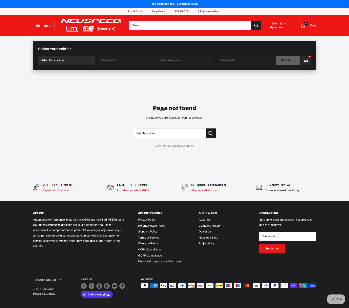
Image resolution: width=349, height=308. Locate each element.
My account (277, 27)
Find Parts (288, 60)
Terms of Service (148, 237)
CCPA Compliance (150, 249)
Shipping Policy (147, 231)
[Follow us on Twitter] (91, 286)
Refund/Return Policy (151, 225)
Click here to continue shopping (174, 145)
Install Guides (136, 11)
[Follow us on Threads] (99, 286)
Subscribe (272, 248)
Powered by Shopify (44, 293)
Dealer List (205, 231)
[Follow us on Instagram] (107, 286)
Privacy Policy (147, 219)
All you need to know (204, 190)
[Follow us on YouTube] (114, 286)
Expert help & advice (56, 190)
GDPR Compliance (150, 255)
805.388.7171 (181, 11)
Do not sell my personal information (160, 261)
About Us (204, 219)
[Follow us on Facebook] (84, 286)
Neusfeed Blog (208, 237)
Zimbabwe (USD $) (45, 280)
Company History (210, 225)
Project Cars (206, 243)
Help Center (159, 11)
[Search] (256, 25)
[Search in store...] (211, 133)
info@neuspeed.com (209, 11)
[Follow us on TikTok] (122, 286)
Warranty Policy (148, 243)
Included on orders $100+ (133, 190)
